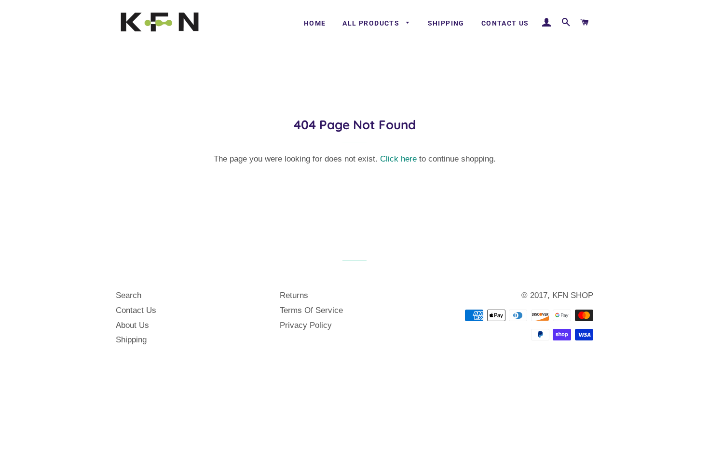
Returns (294, 295)
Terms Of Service (311, 310)
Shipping (446, 23)
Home (315, 23)
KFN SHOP (572, 295)
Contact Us (505, 23)
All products (371, 23)
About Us (132, 325)
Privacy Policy (306, 325)
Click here (398, 158)
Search (128, 295)
